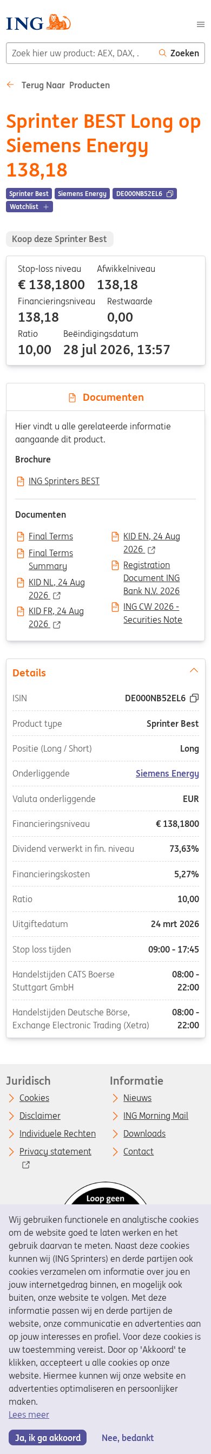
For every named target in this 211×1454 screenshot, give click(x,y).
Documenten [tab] (110, 396)
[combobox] (79, 53)
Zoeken (184, 53)
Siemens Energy (167, 773)
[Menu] (200, 23)
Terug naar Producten (64, 85)
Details (28, 672)
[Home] (38, 23)
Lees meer (29, 1414)
